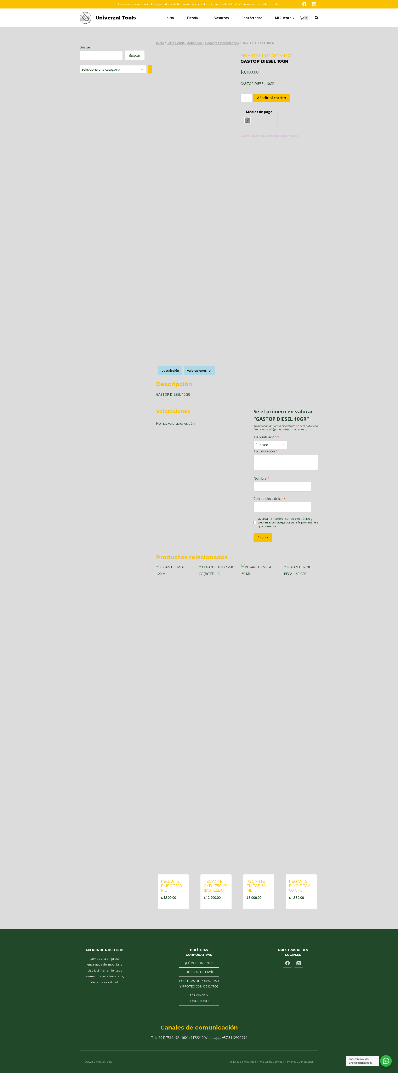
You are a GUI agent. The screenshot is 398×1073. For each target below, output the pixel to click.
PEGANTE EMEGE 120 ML (171, 886)
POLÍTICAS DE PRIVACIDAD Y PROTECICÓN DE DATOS (199, 983)
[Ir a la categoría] (150, 69)
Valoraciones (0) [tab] (199, 371)
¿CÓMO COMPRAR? (199, 963)
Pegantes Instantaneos (266, 55)
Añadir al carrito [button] (173, 908)
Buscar (85, 47)
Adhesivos (261, 135)
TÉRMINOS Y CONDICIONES (199, 998)
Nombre (261, 478)
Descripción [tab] (170, 371)
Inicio (170, 18)
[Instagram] (314, 4)
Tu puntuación (266, 437)
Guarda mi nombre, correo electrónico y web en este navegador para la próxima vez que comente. (288, 522)
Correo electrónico (269, 499)
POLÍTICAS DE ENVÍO (199, 972)
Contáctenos (251, 18)
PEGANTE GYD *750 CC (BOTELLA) (216, 886)
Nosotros (221, 18)
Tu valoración (266, 451)
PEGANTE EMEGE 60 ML (256, 886)
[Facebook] (304, 4)
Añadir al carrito (271, 97)
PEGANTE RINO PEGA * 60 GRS (301, 886)
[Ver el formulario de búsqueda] (314, 18)
